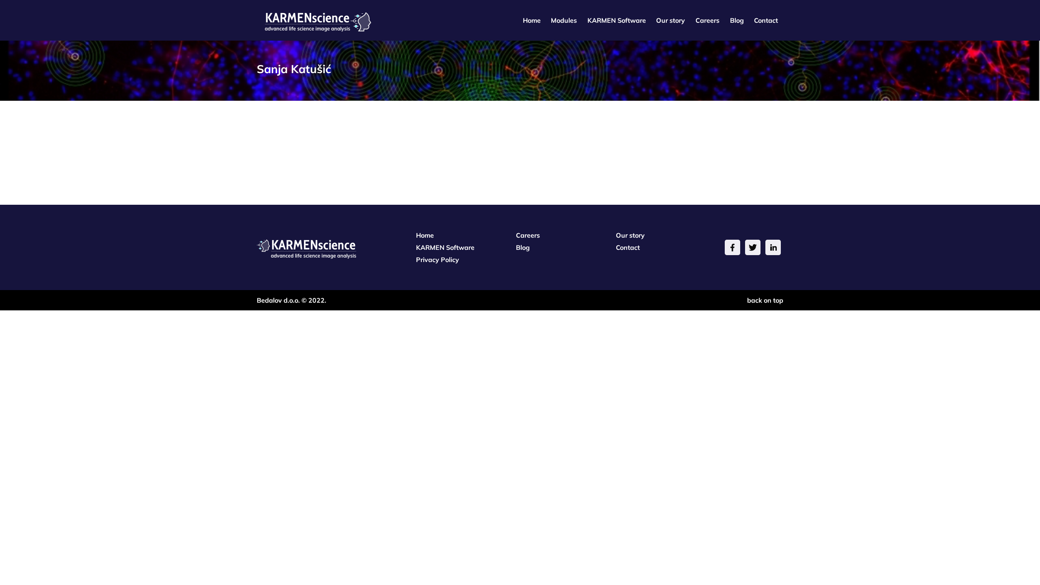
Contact (766, 20)
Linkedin (773, 247)
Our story (670, 20)
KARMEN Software (616, 20)
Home (532, 20)
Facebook (732, 247)
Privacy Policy (437, 260)
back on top (765, 300)
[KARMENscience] (314, 19)
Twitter (752, 247)
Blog (737, 20)
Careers (707, 20)
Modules (564, 20)
